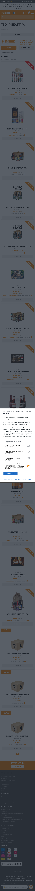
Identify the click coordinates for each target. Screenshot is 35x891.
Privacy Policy (27, 479)
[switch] (28, 446)
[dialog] (17, 445)
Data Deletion (8, 479)
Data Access (17, 479)
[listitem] (17, 442)
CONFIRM (10, 473)
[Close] (31, 412)
